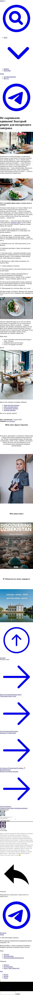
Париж (6, 978)
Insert (17, 994)
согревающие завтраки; (11, 408)
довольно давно (16, 222)
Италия (6, 976)
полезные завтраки (9, 410)
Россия (6, 974)
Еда (8, 421)
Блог (1, 971)
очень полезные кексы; (11, 407)
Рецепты (12, 421)
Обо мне (6, 954)
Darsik (2, 1)
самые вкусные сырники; (12, 405)
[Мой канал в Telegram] (16, 113)
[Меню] (5, 1)
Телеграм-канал (8, 956)
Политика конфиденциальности (14, 958)
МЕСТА (6, 78)
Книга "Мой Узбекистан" (12, 968)
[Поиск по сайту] (16, 34)
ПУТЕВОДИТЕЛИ (10, 77)
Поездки (6, 965)
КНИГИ (6, 69)
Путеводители (8, 966)
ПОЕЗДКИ (7, 70)
